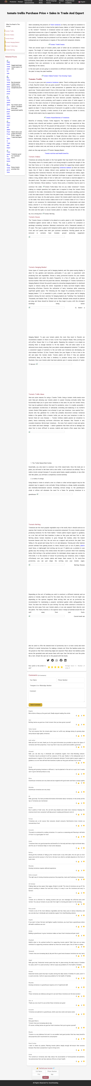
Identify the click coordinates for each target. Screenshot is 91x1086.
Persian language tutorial (51, 2)
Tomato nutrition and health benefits (57, 154)
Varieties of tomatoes (62, 118)
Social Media (41, 2)
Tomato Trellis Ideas (11, 46)
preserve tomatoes (52, 82)
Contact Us (61, 2)
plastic (82, 546)
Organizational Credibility (69, 2)
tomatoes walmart (65, 168)
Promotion (13, 2)
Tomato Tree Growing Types (62, 76)
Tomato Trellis (9, 31)
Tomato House (9, 39)
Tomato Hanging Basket (12, 42)
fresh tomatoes (56, 25)
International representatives (29, 2)
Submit (45, 1077)
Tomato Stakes (9, 35)
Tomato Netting (10, 50)
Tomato (62, 45)
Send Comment (35, 705)
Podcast (20, 2)
